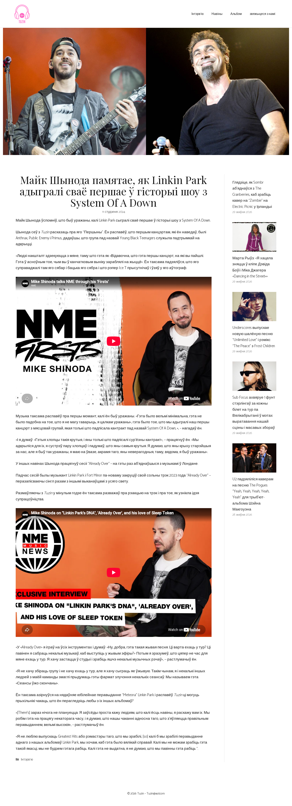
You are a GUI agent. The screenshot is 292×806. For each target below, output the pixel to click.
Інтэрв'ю (27, 759)
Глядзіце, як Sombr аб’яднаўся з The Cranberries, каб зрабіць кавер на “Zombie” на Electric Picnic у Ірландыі (252, 194)
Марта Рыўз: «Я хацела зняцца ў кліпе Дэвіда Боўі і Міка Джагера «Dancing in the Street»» (252, 267)
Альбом (236, 13)
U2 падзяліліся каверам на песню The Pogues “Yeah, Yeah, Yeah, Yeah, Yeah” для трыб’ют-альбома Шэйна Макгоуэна (252, 494)
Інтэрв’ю (197, 13)
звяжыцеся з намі (262, 13)
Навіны (217, 13)
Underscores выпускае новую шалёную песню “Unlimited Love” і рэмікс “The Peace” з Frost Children (253, 337)
